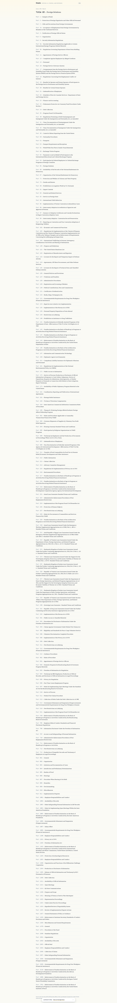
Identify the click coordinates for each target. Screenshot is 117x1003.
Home (37, 9)
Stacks (38, 3)
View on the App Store (58, 999)
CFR (40, 9)
